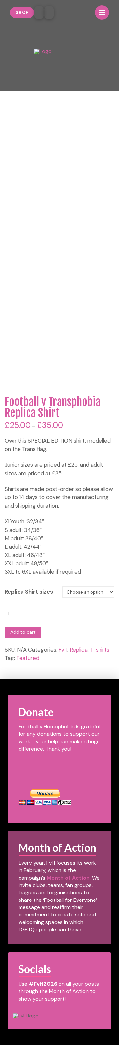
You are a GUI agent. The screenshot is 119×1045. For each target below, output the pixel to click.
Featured (27, 658)
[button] (84, 12)
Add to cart (23, 632)
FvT (63, 649)
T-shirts (99, 649)
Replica (79, 649)
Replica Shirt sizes (29, 591)
